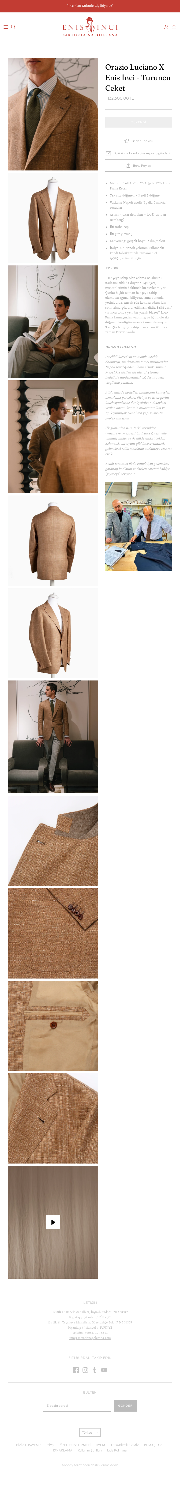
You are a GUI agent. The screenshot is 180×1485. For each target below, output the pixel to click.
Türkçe (87, 1432)
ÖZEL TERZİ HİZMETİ (75, 1445)
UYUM (100, 1445)
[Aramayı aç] (13, 27)
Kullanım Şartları (90, 1450)
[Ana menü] (6, 27)
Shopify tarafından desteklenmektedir (90, 1465)
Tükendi (138, 122)
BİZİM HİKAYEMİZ (28, 1445)
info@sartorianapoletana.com (90, 1338)
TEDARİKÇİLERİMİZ (124, 1445)
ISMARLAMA (62, 1450)
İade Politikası (117, 1450)
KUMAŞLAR (153, 1445)
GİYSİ (50, 1445)
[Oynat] (53, 1222)
